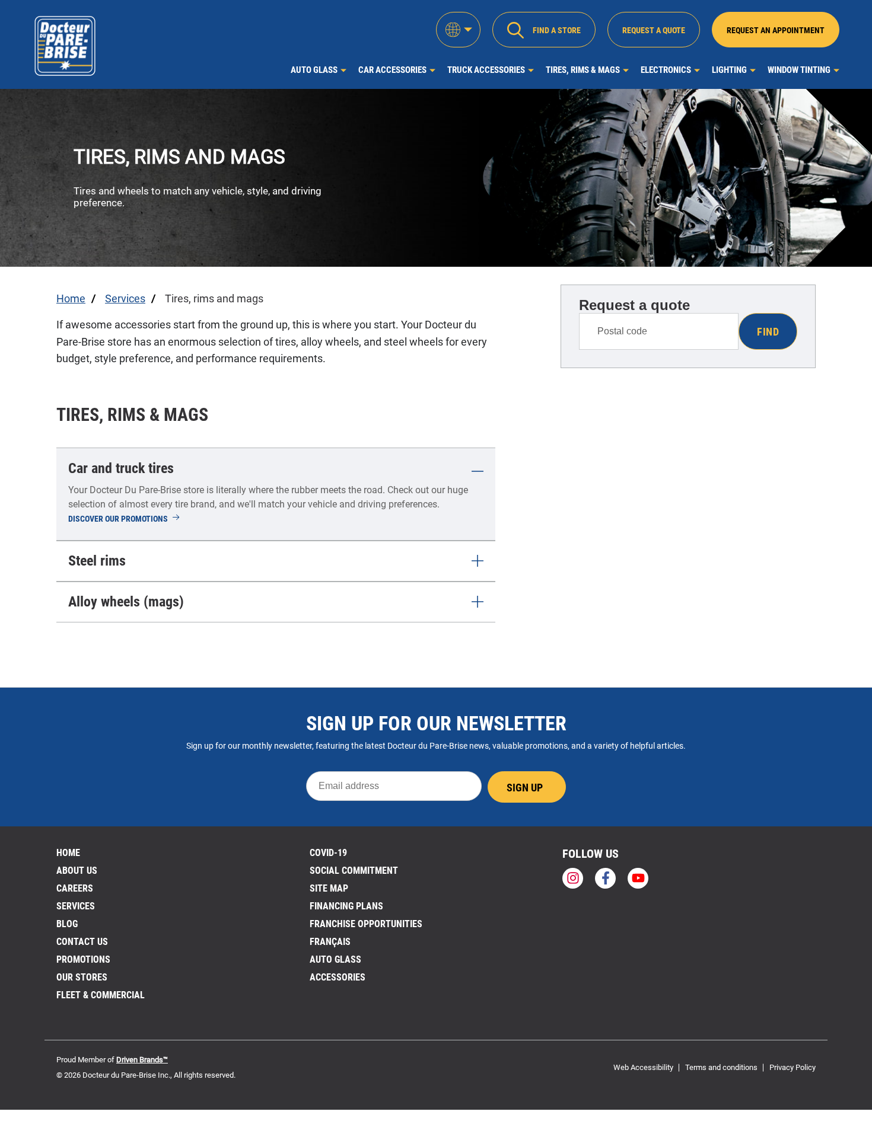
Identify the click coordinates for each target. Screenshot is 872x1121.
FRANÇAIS (330, 941)
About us (76, 870)
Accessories (337, 977)
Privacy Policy (792, 1067)
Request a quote (634, 305)
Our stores (81, 977)
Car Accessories (392, 70)
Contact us (82, 941)
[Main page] (65, 44)
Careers (74, 888)
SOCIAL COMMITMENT (354, 870)
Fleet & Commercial (100, 995)
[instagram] (572, 878)
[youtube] (638, 878)
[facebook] (605, 878)
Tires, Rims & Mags (583, 70)
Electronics (666, 70)
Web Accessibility (643, 1067)
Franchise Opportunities (366, 924)
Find (768, 331)
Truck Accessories (486, 70)
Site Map (329, 888)
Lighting (729, 70)
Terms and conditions (721, 1067)
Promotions (83, 959)
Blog (67, 924)
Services (75, 906)
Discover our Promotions (124, 519)
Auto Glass (314, 70)
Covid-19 (328, 852)
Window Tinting (799, 70)
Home (68, 852)
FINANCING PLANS (346, 906)
